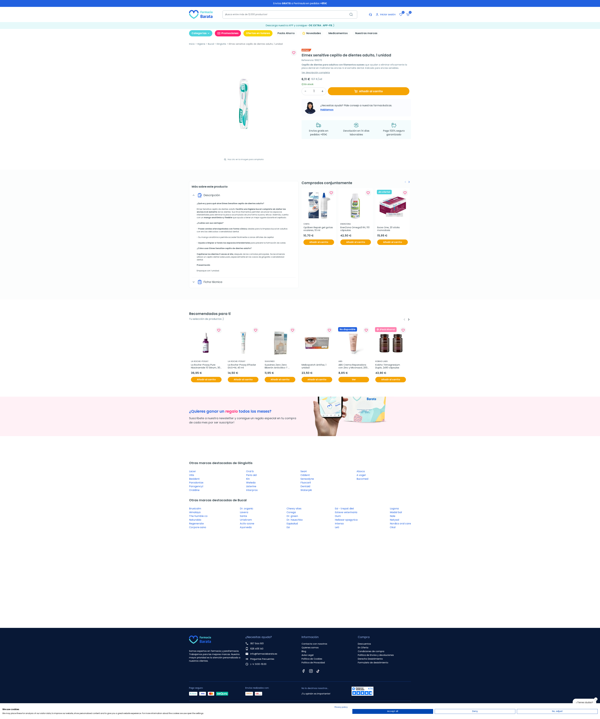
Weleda (250, 482)
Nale (392, 516)
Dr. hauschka (294, 520)
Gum (338, 516)
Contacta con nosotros (314, 643)
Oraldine (194, 490)
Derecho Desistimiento (370, 658)
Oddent (305, 475)
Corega (291, 512)
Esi (288, 527)
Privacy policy (341, 707)
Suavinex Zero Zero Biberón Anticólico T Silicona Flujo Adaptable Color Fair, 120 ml (279, 366)
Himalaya (194, 512)
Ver (354, 379)
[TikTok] (318, 671)
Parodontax (196, 482)
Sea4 (303, 471)
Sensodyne (307, 479)
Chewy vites (294, 508)
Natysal (394, 520)
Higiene (201, 43)
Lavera (244, 512)
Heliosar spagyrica (346, 520)
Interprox (252, 490)
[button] (408, 14)
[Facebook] (303, 671)
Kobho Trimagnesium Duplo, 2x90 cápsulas (388, 366)
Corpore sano (197, 527)
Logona (394, 508)
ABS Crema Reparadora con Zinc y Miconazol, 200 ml (353, 366)
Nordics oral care (400, 523)
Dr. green (292, 516)
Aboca (361, 471)
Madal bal (396, 512)
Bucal (211, 43)
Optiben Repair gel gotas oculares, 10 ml (318, 229)
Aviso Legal (307, 655)
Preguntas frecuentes (262, 659)
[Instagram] (311, 671)
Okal (392, 527)
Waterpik (306, 490)
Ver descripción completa (316, 72)
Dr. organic (246, 508)
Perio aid (251, 475)
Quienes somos (310, 647)
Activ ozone (247, 523)
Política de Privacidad (313, 662)
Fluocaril (305, 482)
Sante (243, 516)
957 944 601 (257, 643)
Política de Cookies (312, 658)
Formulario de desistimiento (373, 662)
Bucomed (362, 479)
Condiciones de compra (371, 651)
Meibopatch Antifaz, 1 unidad (314, 366)
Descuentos (364, 643)
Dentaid (305, 486)
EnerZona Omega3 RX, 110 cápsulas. (355, 229)
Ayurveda (246, 527)
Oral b (250, 471)
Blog (304, 651)
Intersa (339, 523)
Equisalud (292, 523)
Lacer (192, 471)
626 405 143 (256, 648)
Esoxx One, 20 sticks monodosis (388, 229)
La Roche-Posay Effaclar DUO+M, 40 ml (242, 366)
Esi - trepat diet (344, 508)
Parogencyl (196, 486)
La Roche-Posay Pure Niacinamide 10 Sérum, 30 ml (206, 366)
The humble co (198, 516)
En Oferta (363, 647)
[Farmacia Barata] (200, 14)
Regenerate (196, 523)
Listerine (251, 486)
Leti (337, 527)
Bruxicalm (195, 508)
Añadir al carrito (371, 91)
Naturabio (195, 520)
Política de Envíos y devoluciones (376, 655)
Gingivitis (221, 43)
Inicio (192, 43)
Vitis (191, 475)
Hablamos (326, 109)
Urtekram (246, 520)
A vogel (361, 475)
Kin (248, 479)
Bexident (194, 479)
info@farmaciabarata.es (263, 653)
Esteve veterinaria (346, 512)
